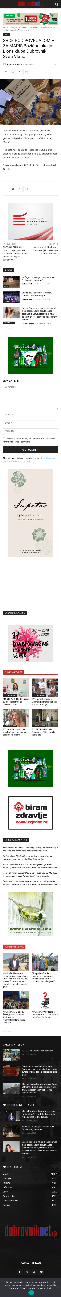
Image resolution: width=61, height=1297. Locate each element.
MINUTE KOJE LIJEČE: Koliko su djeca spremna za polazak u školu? (16, 701)
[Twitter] (13, 72)
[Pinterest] (20, 72)
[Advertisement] (30, 579)
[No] (57, 1287)
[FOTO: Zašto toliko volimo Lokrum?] (11, 1055)
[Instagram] (27, 1272)
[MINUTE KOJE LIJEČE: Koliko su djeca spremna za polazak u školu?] (16, 687)
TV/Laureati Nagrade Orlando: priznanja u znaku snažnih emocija (44, 701)
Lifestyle (13, 27)
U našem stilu (9, 323)
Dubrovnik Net (13, 64)
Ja (4, 847)
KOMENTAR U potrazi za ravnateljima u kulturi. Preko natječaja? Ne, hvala (45, 1014)
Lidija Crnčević (28, 323)
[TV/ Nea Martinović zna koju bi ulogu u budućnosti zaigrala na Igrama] (16, 718)
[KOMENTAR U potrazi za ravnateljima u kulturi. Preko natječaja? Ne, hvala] (45, 1000)
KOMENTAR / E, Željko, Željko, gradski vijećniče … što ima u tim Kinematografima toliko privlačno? (14, 1017)
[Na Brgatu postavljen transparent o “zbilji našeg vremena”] (11, 282)
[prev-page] (5, 329)
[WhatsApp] (26, 72)
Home (5, 27)
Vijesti (6, 286)
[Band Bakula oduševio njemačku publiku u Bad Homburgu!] (11, 297)
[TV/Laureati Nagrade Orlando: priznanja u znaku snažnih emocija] (45, 687)
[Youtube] (41, 1272)
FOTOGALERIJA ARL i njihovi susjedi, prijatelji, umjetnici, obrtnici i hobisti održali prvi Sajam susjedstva (15, 253)
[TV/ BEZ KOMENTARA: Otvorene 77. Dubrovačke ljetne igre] (45, 718)
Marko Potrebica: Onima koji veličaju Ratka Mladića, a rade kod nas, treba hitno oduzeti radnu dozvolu (39, 1114)
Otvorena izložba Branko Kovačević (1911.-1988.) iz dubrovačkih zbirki (45, 250)
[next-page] (9, 329)
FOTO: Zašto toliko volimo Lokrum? (38, 1051)
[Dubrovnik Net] (5, 64)
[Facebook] (6, 72)
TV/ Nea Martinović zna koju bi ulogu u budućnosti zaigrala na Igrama (15, 732)
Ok (31, 1292)
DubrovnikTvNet (10, 695)
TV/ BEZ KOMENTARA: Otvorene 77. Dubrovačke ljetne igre (44, 732)
